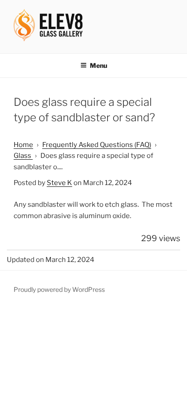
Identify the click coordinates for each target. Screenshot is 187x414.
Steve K (59, 183)
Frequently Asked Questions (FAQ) (96, 145)
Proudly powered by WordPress (59, 289)
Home (23, 145)
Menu (98, 65)
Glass (23, 156)
